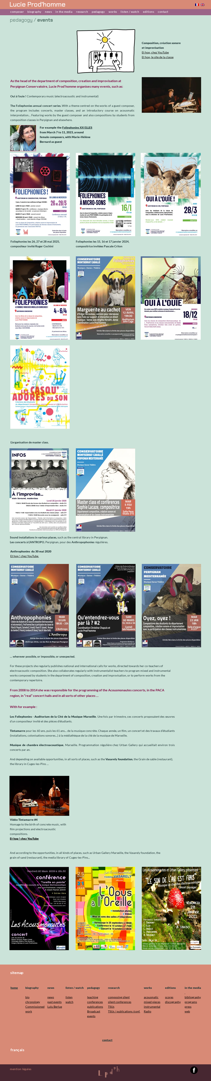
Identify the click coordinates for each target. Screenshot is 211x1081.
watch (69, 1002)
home (14, 987)
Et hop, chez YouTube (155, 52)
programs (191, 1002)
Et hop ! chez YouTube (24, 556)
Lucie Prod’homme (37, 4)
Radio (147, 1011)
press (188, 1006)
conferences (95, 1002)
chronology (32, 1002)
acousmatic (151, 997)
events (91, 1016)
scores (169, 997)
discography (173, 1002)
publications (95, 1006)
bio (27, 997)
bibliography (193, 997)
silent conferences (119, 1002)
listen (69, 997)
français (17, 1049)
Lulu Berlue (54, 1006)
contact (107, 1040)
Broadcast (93, 1011)
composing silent (119, 997)
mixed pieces (152, 1002)
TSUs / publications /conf (123, 1011)
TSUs (111, 1006)
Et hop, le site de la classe (157, 57)
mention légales (21, 1069)
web (187, 1011)
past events (54, 1002)
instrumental (152, 1006)
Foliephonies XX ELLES (77, 127)
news (50, 997)
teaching (92, 997)
